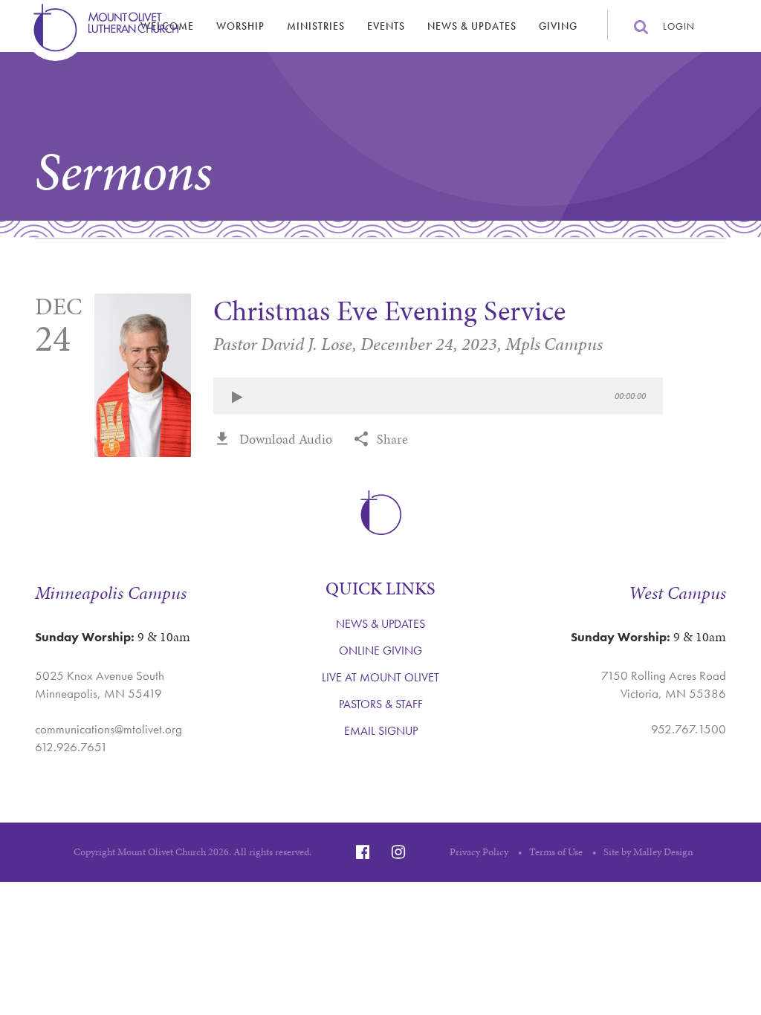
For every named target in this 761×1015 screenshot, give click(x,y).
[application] (438, 396)
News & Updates (471, 26)
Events (386, 26)
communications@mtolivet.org (108, 729)
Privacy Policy (479, 852)
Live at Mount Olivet (380, 677)
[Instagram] (398, 851)
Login (679, 26)
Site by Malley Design (648, 852)
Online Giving (380, 650)
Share (392, 438)
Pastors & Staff (381, 704)
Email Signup (381, 731)
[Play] (237, 397)
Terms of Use (556, 852)
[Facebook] (362, 851)
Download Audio (285, 438)
